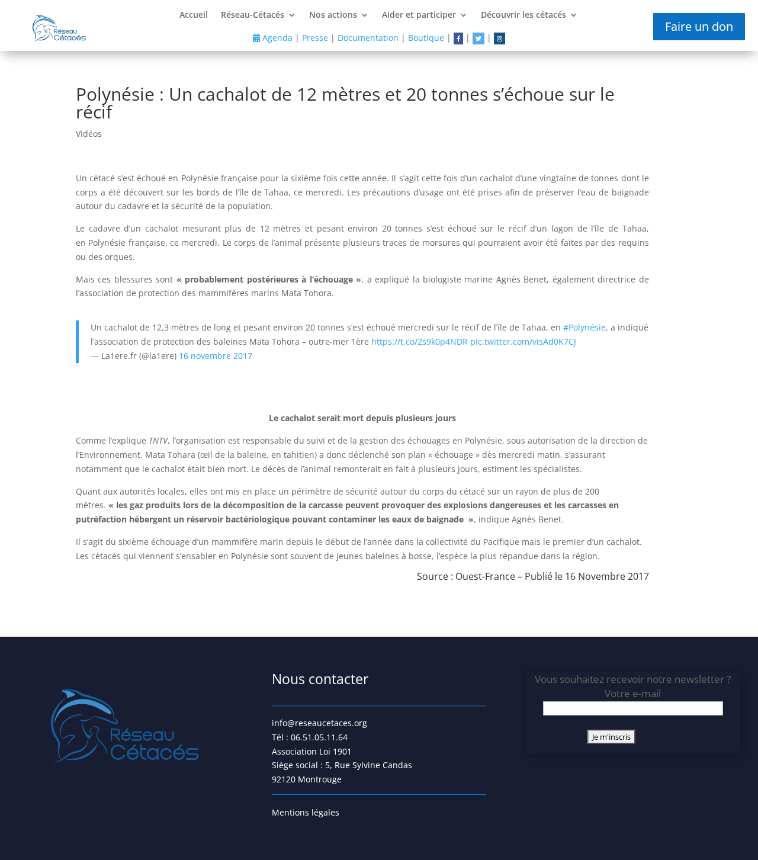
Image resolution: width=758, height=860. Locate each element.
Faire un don (699, 26)
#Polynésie (584, 327)
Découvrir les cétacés (523, 15)
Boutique (426, 37)
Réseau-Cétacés (252, 15)
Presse (315, 37)
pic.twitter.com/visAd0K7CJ (523, 341)
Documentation (368, 37)
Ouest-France (485, 576)
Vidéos (89, 133)
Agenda (276, 37)
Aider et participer (419, 15)
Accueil (193, 15)
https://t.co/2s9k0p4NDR (419, 341)
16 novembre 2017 (215, 355)
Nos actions (333, 15)
